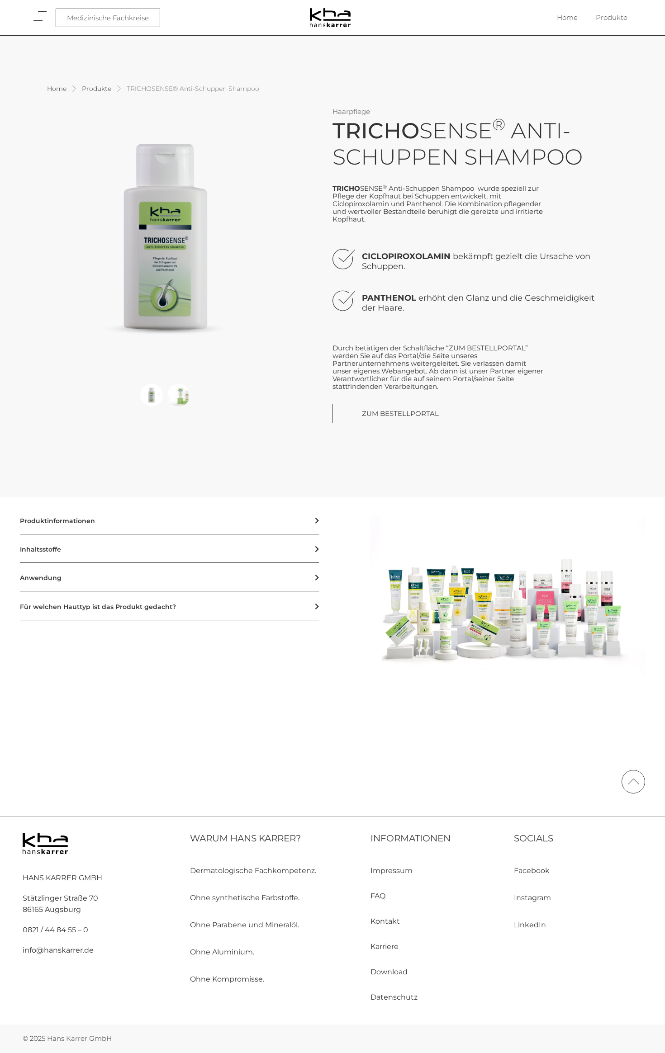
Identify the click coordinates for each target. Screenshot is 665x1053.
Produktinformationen (57, 521)
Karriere (384, 946)
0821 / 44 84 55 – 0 (55, 930)
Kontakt (385, 921)
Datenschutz (394, 997)
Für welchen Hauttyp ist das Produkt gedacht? (98, 607)
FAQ (377, 896)
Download (389, 972)
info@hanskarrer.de (58, 950)
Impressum (391, 870)
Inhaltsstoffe (40, 549)
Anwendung (41, 578)
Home (567, 17)
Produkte (611, 17)
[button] (151, 395)
